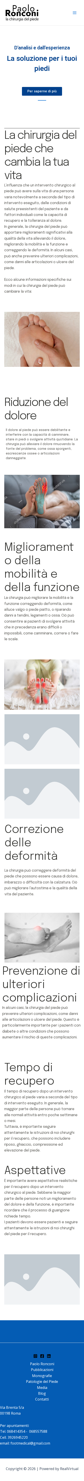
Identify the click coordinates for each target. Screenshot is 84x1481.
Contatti (42, 1399)
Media (42, 1387)
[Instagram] (35, 1356)
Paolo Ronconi (42, 1363)
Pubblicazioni (42, 1369)
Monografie (42, 1375)
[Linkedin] (49, 1356)
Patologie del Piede (42, 1381)
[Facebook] (42, 1356)
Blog (42, 1393)
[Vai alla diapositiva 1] (40, 363)
